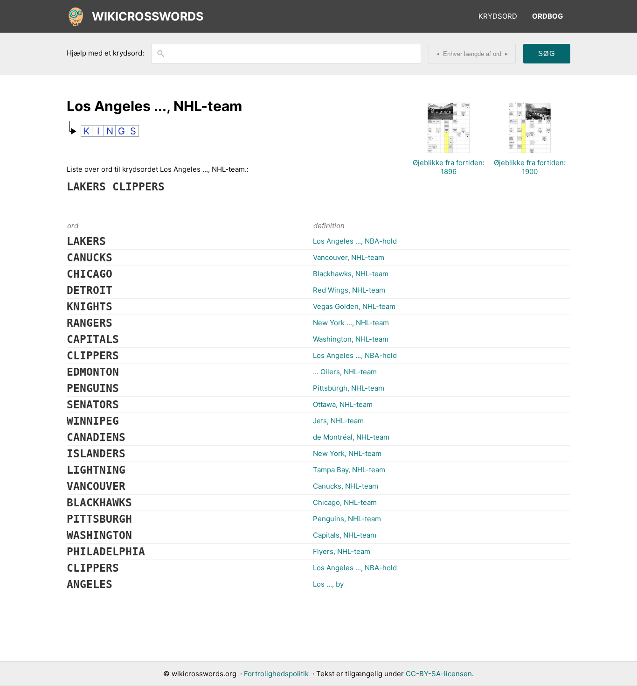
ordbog (547, 16)
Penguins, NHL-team (347, 518)
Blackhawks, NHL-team (350, 273)
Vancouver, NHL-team (348, 257)
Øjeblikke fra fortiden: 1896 (449, 167)
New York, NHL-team (347, 453)
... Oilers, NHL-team (345, 371)
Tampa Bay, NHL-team (349, 469)
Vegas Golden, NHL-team (354, 306)
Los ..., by (328, 584)
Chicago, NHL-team (345, 502)
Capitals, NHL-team (344, 535)
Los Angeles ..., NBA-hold (355, 241)
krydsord (497, 16)
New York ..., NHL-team (351, 322)
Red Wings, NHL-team (349, 290)
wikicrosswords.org (204, 673)
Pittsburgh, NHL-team (348, 388)
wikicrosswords (147, 16)
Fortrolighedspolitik (276, 673)
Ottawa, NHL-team (343, 404)
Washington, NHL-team (350, 339)
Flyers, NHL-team (341, 551)
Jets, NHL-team (338, 420)
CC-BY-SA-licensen (439, 673)
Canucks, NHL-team (345, 486)
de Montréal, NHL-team (351, 437)
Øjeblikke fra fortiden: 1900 (530, 167)
